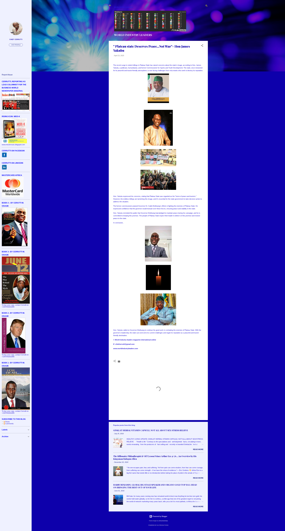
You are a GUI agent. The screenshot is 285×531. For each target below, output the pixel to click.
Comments (9, 424)
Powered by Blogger (159, 516)
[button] (202, 46)
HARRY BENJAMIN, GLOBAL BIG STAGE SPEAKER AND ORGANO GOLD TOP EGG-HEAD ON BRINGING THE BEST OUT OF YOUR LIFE (155, 486)
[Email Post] (119, 362)
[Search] (206, 6)
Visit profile (15, 45)
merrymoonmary (163, 520)
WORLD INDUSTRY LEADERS (133, 35)
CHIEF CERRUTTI (15, 39)
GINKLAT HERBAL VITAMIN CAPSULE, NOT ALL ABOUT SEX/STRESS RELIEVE (150, 430)
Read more (198, 449)
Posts (7, 422)
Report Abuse (7, 75)
